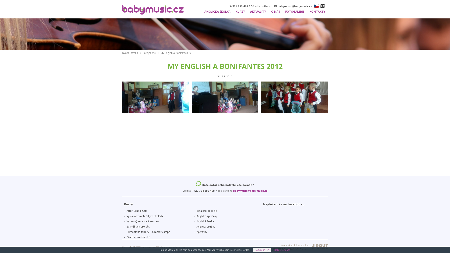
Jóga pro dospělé (207, 210)
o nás (275, 12)
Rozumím (260, 249)
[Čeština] (316, 6)
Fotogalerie (294, 12)
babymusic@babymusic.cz (295, 6)
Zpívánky (202, 231)
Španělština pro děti (138, 226)
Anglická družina (206, 226)
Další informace (282, 249)
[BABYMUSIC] (153, 10)
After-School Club (137, 210)
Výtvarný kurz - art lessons (143, 221)
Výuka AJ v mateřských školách (145, 216)
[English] (322, 6)
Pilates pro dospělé (138, 237)
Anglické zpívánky (207, 216)
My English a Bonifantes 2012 (177, 52)
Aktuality (258, 12)
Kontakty (317, 12)
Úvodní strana (130, 52)
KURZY (240, 12)
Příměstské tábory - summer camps (148, 231)
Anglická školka (217, 12)
